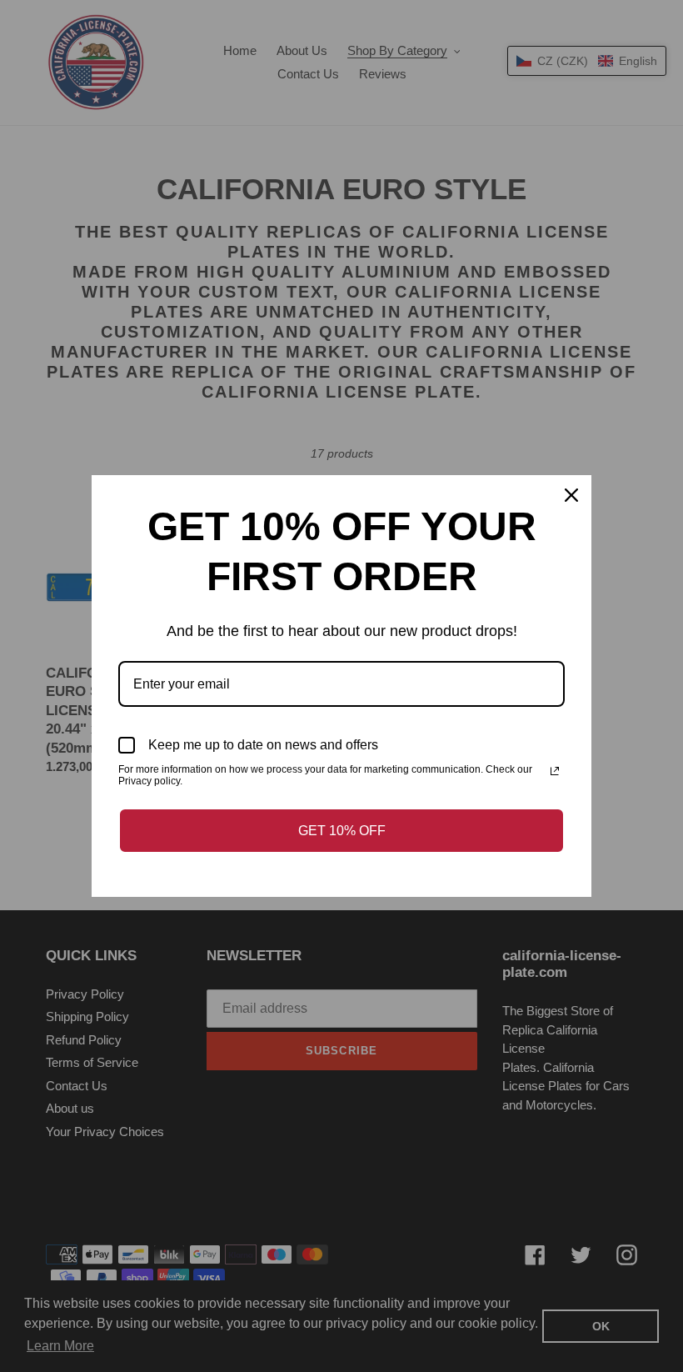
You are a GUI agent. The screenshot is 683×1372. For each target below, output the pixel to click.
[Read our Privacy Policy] (555, 771)
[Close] (571, 495)
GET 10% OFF (342, 831)
